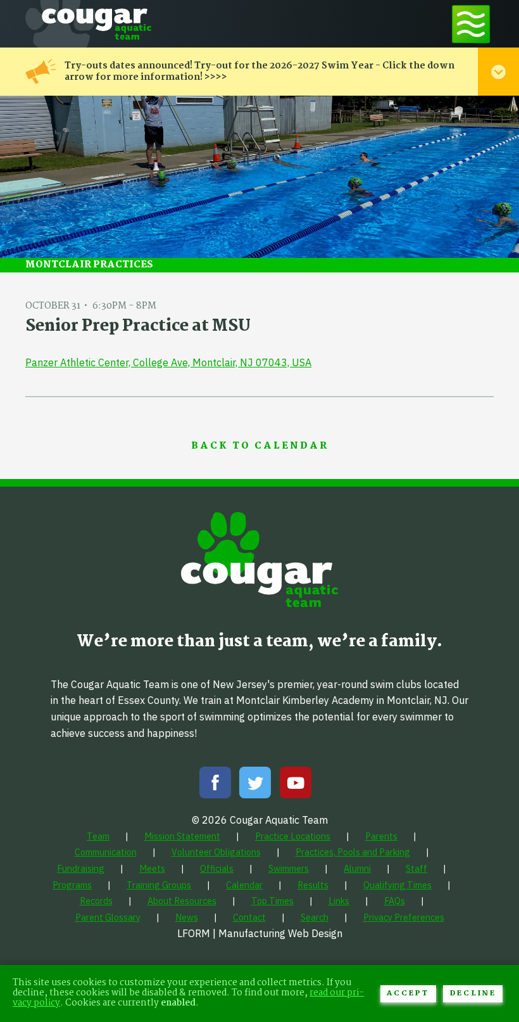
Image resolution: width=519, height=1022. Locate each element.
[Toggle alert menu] (498, 72)
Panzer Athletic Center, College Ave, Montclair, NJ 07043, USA (168, 362)
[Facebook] (215, 785)
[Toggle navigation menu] (471, 24)
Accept (408, 993)
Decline (473, 993)
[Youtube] (295, 785)
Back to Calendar (259, 446)
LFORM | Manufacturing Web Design (259, 933)
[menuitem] (98, 836)
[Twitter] (255, 785)
